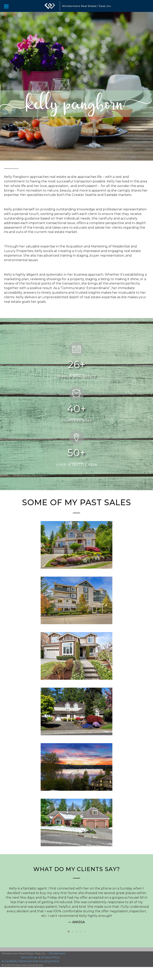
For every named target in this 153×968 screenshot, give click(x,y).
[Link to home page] (50, 6)
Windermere (57, 960)
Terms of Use (29, 964)
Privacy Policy (50, 964)
